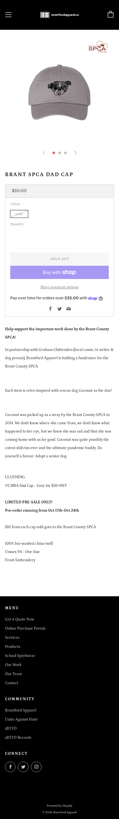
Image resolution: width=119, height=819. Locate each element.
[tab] (54, 153)
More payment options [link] (59, 287)
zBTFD (11, 728)
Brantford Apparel (20, 710)
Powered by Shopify (60, 805)
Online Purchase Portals (25, 628)
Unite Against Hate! (21, 719)
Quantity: (17, 224)
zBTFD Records (18, 737)
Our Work (13, 665)
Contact (11, 683)
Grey (19, 214)
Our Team (13, 674)
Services (12, 637)
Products (12, 647)
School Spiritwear (20, 656)
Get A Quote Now (19, 619)
